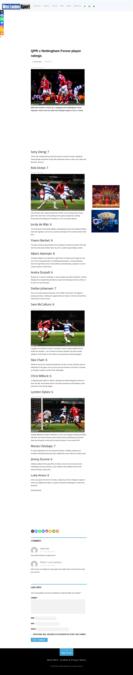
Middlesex (77, 6)
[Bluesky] (43, 531)
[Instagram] (46, 531)
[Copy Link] (50, 531)
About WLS (52, 660)
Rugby (68, 6)
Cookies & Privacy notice (73, 660)
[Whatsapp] (39, 531)
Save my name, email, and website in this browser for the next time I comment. (59, 634)
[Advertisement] (63, 29)
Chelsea (46, 6)
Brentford (37, 6)
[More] (57, 531)
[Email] (53, 531)
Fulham (55, 6)
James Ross (38, 62)
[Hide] (0, 37)
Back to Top (66, 653)
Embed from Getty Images (37, 67)
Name (33, 618)
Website (33, 629)
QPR (62, 6)
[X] (32, 531)
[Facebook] (36, 531)
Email (33, 623)
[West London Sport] (16, 8)
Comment (34, 598)
